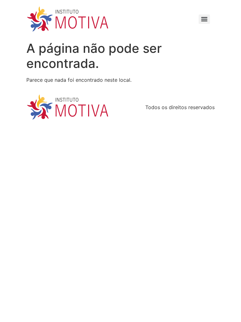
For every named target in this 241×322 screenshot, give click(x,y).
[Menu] (204, 19)
